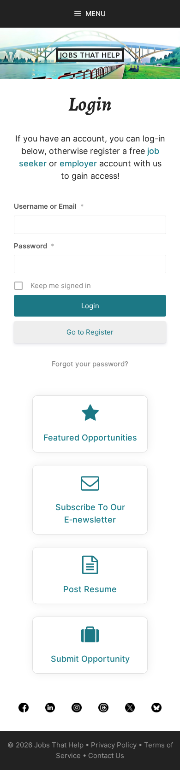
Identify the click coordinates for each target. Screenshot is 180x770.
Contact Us (106, 755)
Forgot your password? (90, 363)
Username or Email (49, 206)
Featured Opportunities (90, 437)
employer (78, 163)
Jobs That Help (90, 55)
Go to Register (90, 332)
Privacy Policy (114, 745)
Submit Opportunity (90, 659)
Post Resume (90, 589)
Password (34, 245)
